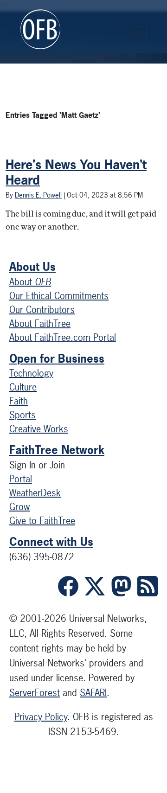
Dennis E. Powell (38, 195)
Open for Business (56, 358)
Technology (31, 373)
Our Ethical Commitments (59, 295)
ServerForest (34, 692)
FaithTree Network (56, 449)
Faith (18, 401)
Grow (19, 506)
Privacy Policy (40, 716)
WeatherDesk (35, 492)
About (30, 281)
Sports (22, 415)
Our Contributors (42, 309)
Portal (20, 479)
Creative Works (38, 428)
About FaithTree (40, 323)
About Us (32, 266)
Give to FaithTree (42, 520)
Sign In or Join (37, 465)
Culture (23, 387)
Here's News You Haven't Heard (76, 172)
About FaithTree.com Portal (62, 337)
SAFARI (93, 692)
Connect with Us (51, 541)
